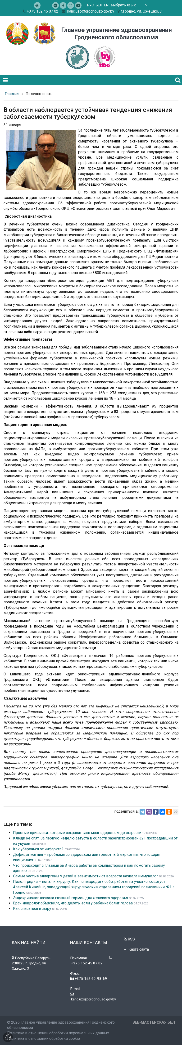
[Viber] (149, 812)
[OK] (169, 812)
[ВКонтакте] (162, 812)
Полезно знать (39, 94)
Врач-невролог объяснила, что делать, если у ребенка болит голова (73, 903)
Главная (12, 94)
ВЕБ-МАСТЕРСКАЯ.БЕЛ (153, 1022)
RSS (131, 939)
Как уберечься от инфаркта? (38, 849)
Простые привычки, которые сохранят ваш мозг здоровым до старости (77, 832)
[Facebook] (156, 812)
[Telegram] (142, 812)
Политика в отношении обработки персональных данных (58, 1033)
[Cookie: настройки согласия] (8, 1037)
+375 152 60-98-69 (90, 978)
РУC (90, 5)
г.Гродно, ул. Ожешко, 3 (141, 11)
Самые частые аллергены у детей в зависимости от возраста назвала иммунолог (85, 876)
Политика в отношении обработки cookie (43, 1038)
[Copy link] (175, 812)
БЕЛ (99, 5)
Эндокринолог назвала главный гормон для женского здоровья (70, 898)
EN (106, 5)
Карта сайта (138, 949)
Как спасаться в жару (32, 908)
